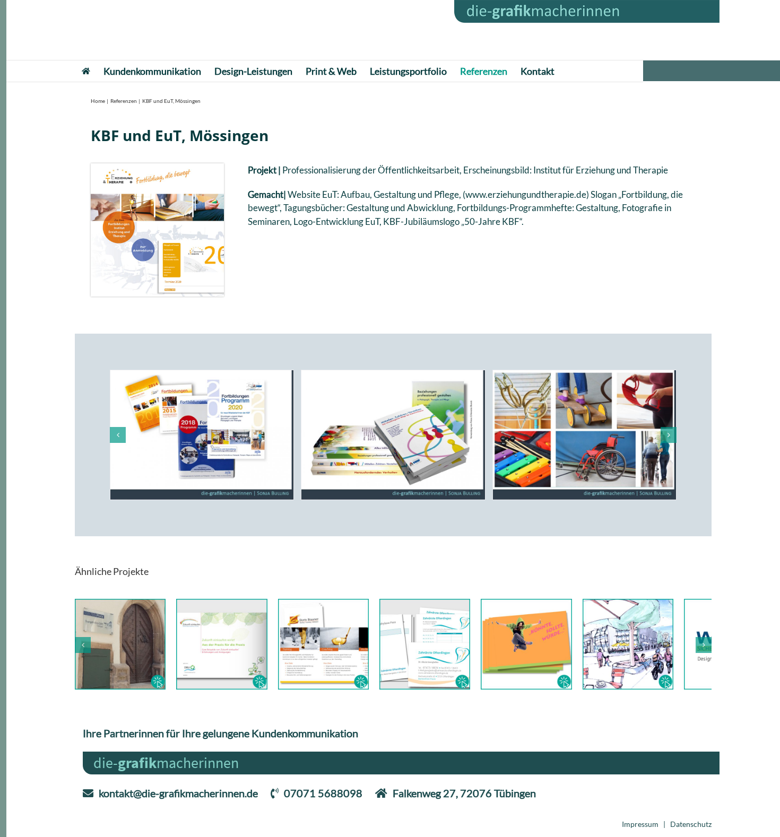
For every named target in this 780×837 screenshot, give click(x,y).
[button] (118, 435)
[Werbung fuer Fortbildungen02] (201, 435)
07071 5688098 (323, 799)
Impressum (640, 830)
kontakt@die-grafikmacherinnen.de (178, 799)
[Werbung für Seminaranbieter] (392, 435)
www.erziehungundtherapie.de (525, 194)
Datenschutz (691, 830)
